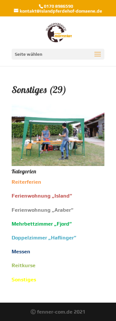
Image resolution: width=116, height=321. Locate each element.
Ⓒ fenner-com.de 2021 (58, 312)
